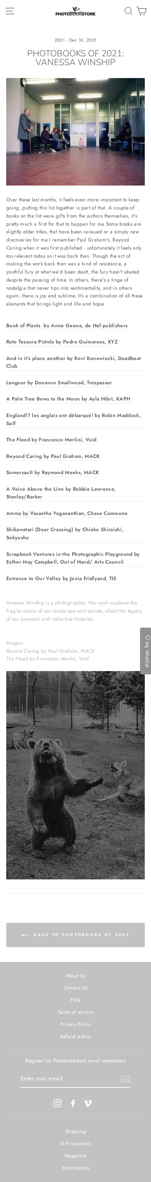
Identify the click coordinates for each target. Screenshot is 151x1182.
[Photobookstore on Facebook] (73, 1103)
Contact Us (75, 987)
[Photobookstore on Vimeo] (88, 1103)
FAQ (75, 999)
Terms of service (75, 1012)
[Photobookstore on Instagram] (58, 1103)
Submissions (75, 1167)
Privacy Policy (75, 1024)
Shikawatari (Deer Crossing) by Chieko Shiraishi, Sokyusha (64, 533)
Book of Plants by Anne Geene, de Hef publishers (67, 325)
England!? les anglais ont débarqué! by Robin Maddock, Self (73, 419)
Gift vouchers (75, 1143)
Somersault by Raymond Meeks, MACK (52, 472)
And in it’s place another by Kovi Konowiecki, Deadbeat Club (73, 362)
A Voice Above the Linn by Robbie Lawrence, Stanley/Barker (60, 493)
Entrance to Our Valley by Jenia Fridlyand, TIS (61, 578)
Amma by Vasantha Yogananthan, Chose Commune (67, 513)
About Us (76, 975)
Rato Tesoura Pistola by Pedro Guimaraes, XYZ (62, 341)
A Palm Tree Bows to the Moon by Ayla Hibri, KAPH (68, 398)
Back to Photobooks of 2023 (81, 935)
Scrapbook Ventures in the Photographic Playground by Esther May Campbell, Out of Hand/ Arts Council (73, 558)
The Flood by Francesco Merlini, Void (51, 439)
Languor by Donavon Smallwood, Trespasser (60, 382)
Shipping (75, 1131)
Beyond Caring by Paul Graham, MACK (53, 456)
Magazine (75, 1155)
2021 (60, 40)
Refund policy (75, 1036)
